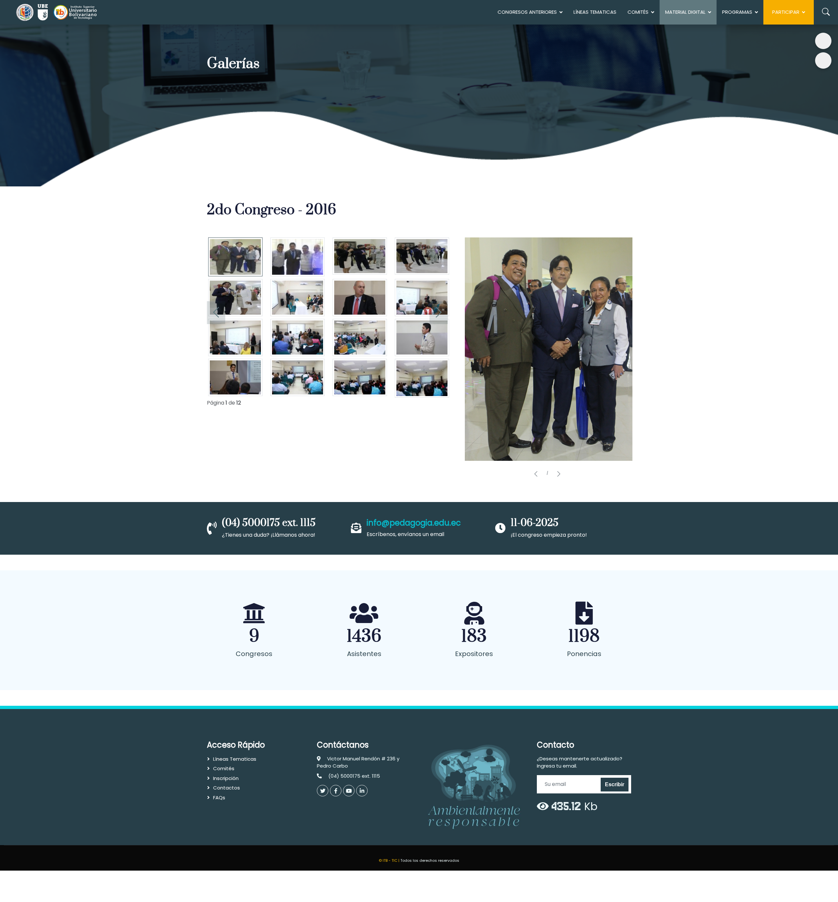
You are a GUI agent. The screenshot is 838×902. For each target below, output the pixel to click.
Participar (785, 12)
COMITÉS (638, 12)
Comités (223, 768)
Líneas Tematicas (595, 12)
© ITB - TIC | (389, 860)
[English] (823, 60)
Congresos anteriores (527, 12)
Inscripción (226, 778)
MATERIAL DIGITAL (685, 12)
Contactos (226, 787)
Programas (737, 12)
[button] (536, 474)
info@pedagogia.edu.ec (414, 522)
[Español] (823, 41)
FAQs (219, 797)
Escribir (614, 784)
